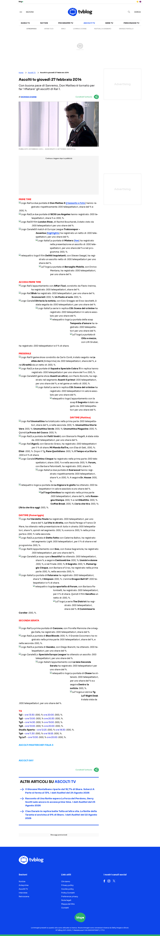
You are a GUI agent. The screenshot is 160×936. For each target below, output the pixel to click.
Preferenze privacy (69, 896)
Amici (63, 29)
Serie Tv (109, 23)
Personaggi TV (131, 23)
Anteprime (23, 885)
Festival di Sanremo (102, 29)
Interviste (23, 893)
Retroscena (24, 896)
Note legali (66, 900)
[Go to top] (137, 928)
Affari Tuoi (48, 29)
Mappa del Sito (68, 904)
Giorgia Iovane (28, 97)
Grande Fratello (126, 29)
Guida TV (25, 23)
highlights (53, 233)
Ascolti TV (89, 23)
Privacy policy (67, 885)
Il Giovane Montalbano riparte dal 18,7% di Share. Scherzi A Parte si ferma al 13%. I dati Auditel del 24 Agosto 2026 (59, 791)
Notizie (44, 23)
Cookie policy (67, 889)
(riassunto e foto (75, 203)
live (76, 240)
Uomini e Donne (79, 29)
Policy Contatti (68, 893)
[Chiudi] (154, 7)
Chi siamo (65, 881)
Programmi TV (65, 23)
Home (21, 72)
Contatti (65, 908)
